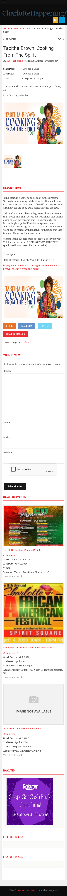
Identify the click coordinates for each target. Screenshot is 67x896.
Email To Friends (15, 334)
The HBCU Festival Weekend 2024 (21, 550)
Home (6, 28)
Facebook (26, 326)
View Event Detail (12, 576)
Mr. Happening (15, 60)
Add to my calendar (17, 95)
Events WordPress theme (30, 890)
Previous (11, 39)
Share (9, 326)
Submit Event (55, 20)
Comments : (9, 555)
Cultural (17, 28)
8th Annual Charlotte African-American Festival (27, 647)
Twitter (45, 326)
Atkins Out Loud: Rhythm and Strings (22, 728)
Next (58, 39)
